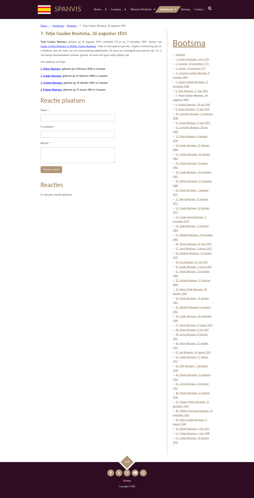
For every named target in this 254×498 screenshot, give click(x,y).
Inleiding (180, 54)
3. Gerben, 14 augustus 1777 (191, 68)
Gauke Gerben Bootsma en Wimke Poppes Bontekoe (68, 46)
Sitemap (127, 480)
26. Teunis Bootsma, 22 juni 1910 (193, 244)
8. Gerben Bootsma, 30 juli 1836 (193, 104)
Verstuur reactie (51, 169)
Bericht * (45, 143)
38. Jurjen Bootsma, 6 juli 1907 (192, 329)
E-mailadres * (48, 126)
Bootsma (71, 25)
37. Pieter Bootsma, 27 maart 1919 (194, 325)
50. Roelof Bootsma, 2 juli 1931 (193, 428)
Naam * (45, 110)
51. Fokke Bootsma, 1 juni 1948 (193, 433)
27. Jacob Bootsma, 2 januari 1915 (194, 248)
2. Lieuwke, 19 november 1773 (192, 63)
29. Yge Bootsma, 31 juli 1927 (192, 262)
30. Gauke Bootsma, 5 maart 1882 (194, 266)
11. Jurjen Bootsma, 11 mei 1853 (193, 122)
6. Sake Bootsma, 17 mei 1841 (192, 91)
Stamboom (58, 25)
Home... (45, 25)
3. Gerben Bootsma (51, 82)
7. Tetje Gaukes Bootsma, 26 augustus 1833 (103, 25)
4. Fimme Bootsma (51, 89)
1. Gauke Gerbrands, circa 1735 (192, 59)
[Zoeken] (210, 8)
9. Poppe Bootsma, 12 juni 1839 (193, 109)
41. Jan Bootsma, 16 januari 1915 (193, 352)
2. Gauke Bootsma (51, 76)
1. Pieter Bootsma (50, 68)
